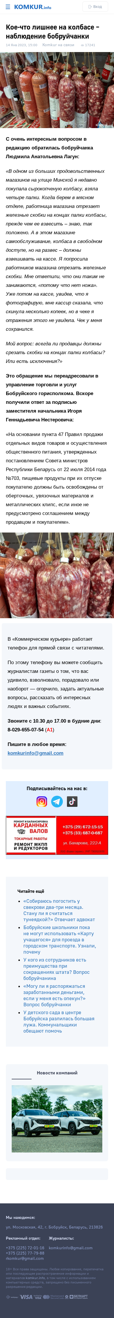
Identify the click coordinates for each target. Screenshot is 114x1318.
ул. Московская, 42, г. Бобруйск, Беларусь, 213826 (54, 1227)
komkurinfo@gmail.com (35, 753)
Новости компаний (57, 1073)
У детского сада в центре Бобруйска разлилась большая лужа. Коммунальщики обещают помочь (58, 1021)
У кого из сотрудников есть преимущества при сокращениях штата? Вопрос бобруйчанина (56, 969)
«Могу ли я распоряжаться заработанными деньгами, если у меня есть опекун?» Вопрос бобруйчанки (54, 995)
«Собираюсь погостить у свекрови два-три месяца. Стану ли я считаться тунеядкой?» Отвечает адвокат (59, 910)
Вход (97, 6)
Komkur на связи (58, 45)
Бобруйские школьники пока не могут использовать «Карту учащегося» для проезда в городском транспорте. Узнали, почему (59, 939)
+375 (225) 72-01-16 (25, 1248)
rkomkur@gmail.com (25, 1258)
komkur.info (35, 1278)
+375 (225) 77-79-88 (25, 1253)
